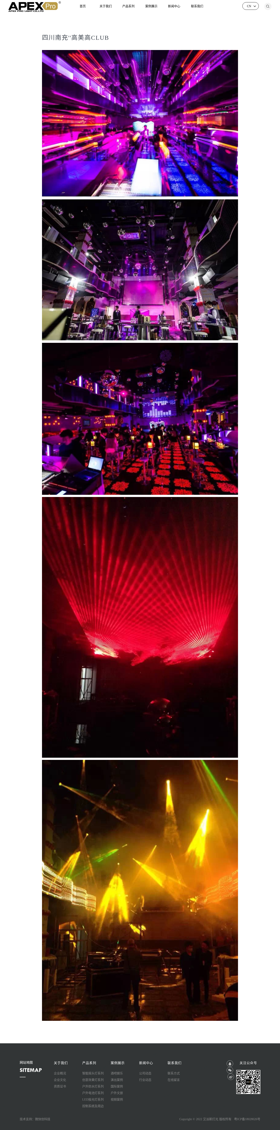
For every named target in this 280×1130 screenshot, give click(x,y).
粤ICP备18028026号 (247, 1119)
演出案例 (117, 1080)
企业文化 (60, 1080)
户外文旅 (117, 1093)
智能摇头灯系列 (93, 1073)
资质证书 (60, 1086)
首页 (83, 6)
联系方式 (174, 1073)
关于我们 (106, 6)
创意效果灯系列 (93, 1080)
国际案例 (117, 1086)
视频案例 (117, 1099)
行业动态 (145, 1080)
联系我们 (197, 6)
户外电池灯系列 (93, 1093)
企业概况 (60, 1073)
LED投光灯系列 (93, 1099)
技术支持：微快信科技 (35, 1119)
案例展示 (151, 6)
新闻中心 (174, 6)
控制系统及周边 (93, 1106)
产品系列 (128, 6)
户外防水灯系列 (93, 1086)
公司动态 (145, 1073)
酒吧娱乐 (117, 1073)
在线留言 (174, 1080)
